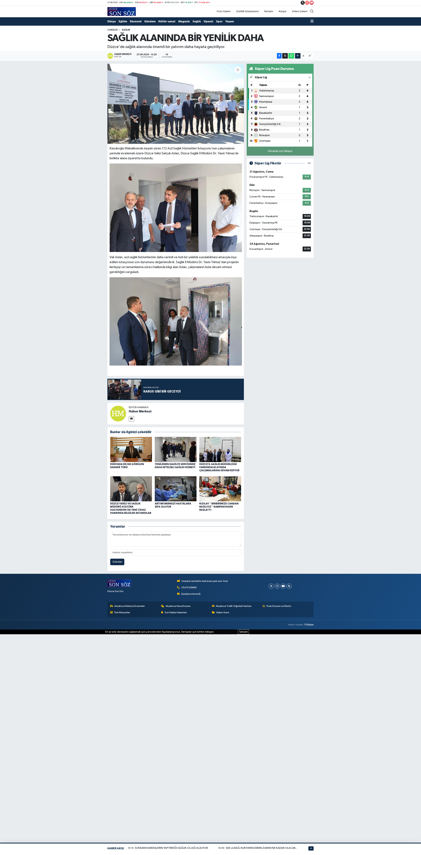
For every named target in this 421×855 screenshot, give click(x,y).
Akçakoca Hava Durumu (178, 606)
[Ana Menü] (312, 21)
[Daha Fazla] (297, 56)
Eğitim (123, 21)
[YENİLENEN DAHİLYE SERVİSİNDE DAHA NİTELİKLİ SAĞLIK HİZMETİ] (176, 449)
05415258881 (189, 587)
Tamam (243, 631)
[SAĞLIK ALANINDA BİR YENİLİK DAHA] (175, 104)
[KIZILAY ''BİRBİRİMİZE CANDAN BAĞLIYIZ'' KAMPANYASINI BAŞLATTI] (220, 488)
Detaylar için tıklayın (280, 151)
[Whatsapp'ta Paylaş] (291, 56)
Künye (282, 11)
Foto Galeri (224, 11)
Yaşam (229, 21)
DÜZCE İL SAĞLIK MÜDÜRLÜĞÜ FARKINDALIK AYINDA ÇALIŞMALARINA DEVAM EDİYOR (219, 467)
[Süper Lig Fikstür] (309, 163)
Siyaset (208, 21)
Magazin (184, 21)
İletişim (268, 11)
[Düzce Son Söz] (121, 11)
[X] (271, 586)
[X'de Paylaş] (285, 56)
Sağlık (197, 21)
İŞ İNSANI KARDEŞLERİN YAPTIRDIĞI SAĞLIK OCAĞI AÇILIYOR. (172, 848)
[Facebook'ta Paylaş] (279, 56)
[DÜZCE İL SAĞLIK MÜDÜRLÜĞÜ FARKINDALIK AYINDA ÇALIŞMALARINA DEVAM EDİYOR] (220, 449)
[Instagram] (277, 586)
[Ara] (312, 11)
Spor (219, 21)
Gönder (117, 561)
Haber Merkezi (140, 411)
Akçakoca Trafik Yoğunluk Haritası (233, 606)
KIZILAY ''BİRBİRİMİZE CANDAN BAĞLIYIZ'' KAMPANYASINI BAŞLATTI (219, 506)
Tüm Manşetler (122, 612)
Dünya (111, 21)
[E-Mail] (131, 419)
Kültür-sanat (166, 21)
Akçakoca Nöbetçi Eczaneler (129, 606)
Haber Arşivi (222, 612)
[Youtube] (283, 586)
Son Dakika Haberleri (176, 612)
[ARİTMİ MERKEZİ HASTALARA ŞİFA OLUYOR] (176, 488)
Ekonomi (135, 21)
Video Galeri (299, 11)
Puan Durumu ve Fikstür (279, 606)
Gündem (150, 21)
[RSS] (289, 586)
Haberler (112, 30)
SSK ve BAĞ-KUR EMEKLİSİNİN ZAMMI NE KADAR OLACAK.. (261, 848)
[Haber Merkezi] (118, 413)
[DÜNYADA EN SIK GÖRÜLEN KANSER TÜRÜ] (131, 449)
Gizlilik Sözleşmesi (247, 11)
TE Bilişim (309, 624)
